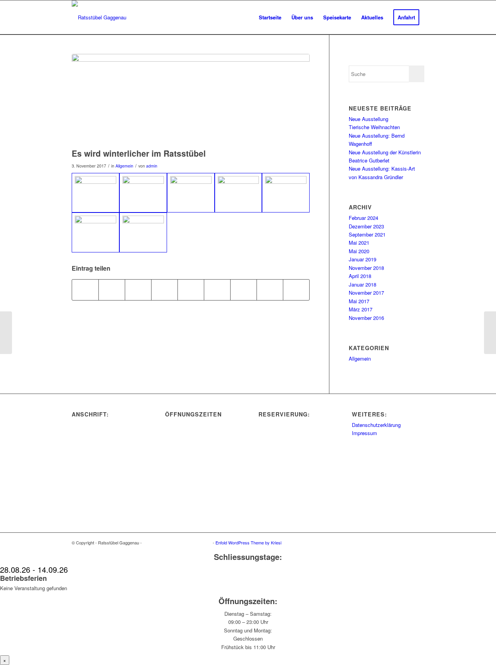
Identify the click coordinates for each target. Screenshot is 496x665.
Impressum (364, 433)
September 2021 (367, 234)
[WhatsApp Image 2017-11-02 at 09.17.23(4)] (286, 192)
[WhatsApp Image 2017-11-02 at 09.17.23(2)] (191, 192)
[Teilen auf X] (112, 290)
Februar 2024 (363, 217)
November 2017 (366, 292)
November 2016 (366, 317)
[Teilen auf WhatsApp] (138, 290)
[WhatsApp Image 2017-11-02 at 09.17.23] (95, 192)
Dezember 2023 (366, 226)
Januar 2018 (362, 284)
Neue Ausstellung (368, 119)
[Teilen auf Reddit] (270, 290)
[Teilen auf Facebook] (85, 290)
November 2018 (366, 267)
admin (151, 166)
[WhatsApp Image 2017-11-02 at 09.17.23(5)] (191, 99)
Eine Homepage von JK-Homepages (177, 542)
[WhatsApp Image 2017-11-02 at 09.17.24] (143, 232)
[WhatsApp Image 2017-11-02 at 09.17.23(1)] (143, 192)
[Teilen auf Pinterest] (164, 290)
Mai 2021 (359, 242)
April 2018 (360, 276)
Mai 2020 (359, 251)
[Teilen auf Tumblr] (217, 290)
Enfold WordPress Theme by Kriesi (248, 542)
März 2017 (360, 309)
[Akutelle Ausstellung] (6, 332)
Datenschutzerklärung (376, 424)
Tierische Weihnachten (374, 127)
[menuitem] (270, 17)
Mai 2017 (359, 301)
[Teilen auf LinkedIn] (191, 290)
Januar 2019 (362, 259)
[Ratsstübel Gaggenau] (99, 17)
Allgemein (124, 166)
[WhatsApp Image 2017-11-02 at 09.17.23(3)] (238, 192)
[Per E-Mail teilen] (296, 290)
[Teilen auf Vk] (244, 290)
